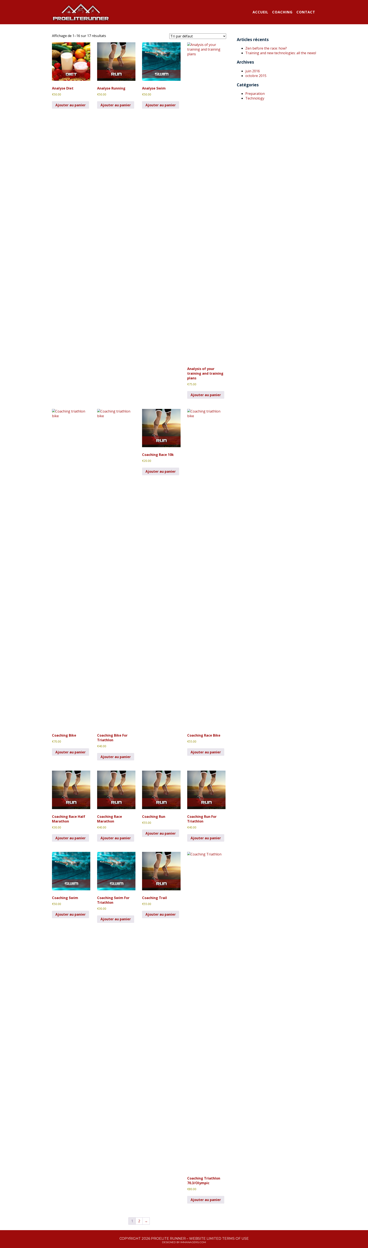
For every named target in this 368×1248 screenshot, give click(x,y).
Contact (305, 12)
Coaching (282, 12)
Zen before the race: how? (266, 48)
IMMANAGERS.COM (193, 1242)
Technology (254, 98)
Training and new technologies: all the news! (280, 53)
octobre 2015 (255, 75)
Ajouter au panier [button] (70, 105)
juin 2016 (252, 71)
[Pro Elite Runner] (80, 12)
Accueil (260, 12)
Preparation (255, 93)
